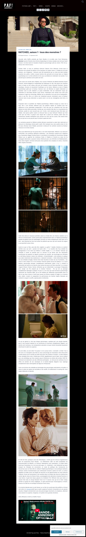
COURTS (47, 6)
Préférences (79, 531)
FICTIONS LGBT (21, 49)
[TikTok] (43, 10)
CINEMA (53, 6)
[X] (40, 10)
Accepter (56, 531)
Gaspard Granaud (24, 55)
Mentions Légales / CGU (71, 534)
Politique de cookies (63, 534)
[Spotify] (48, 10)
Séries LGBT (29, 49)
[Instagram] (38, 10)
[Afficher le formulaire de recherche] (82, 1)
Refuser (68, 531)
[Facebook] (45, 10)
